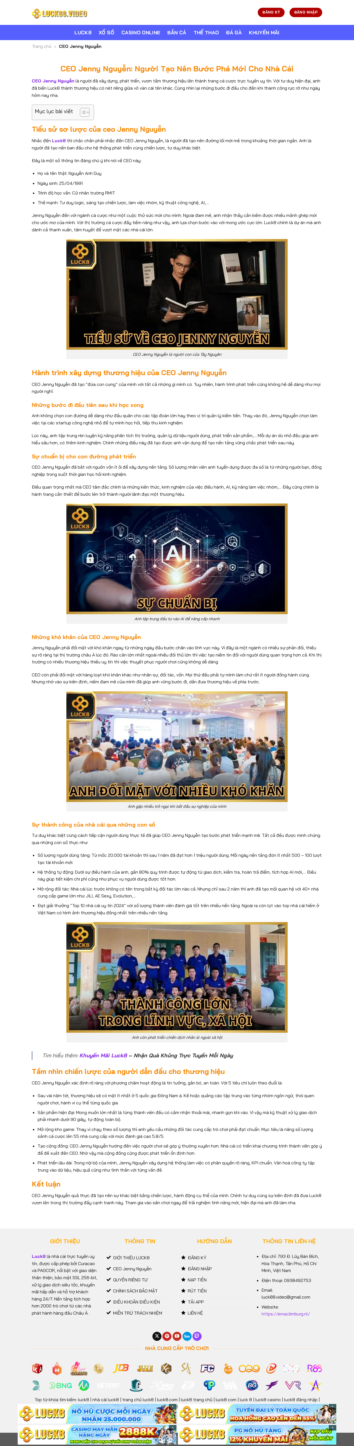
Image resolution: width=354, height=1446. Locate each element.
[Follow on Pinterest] (166, 1336)
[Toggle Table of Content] (82, 112)
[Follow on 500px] (187, 1336)
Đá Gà (234, 32)
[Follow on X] (157, 1336)
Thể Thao (206, 32)
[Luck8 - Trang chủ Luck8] (59, 12)
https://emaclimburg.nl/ (286, 1314)
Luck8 (83, 32)
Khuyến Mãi (264, 32)
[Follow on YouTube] (177, 1336)
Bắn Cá (176, 32)
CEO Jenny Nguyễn (53, 81)
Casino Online (140, 32)
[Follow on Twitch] (197, 1336)
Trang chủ (41, 46)
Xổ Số (106, 32)
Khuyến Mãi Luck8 (103, 1055)
